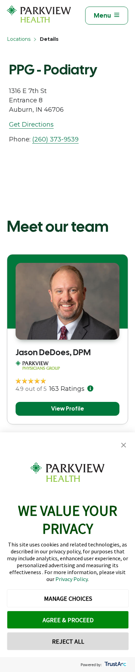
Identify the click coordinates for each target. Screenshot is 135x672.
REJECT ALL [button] (68, 641)
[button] (123, 445)
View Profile (67, 408)
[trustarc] (115, 664)
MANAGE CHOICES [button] (68, 598)
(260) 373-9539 (55, 139)
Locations (18, 39)
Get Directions (31, 124)
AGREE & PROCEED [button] (68, 620)
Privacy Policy (71, 579)
